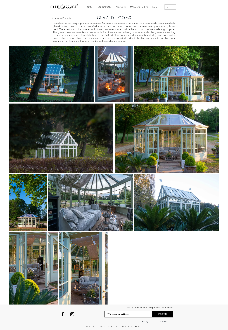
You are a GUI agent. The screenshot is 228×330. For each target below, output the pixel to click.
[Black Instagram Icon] (72, 314)
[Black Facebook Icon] (62, 314)
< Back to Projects (61, 18)
